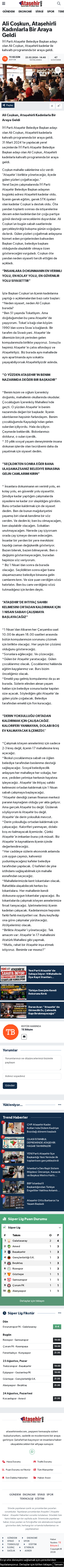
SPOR (50, 11)
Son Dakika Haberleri (17, 1478)
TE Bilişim (27, 1029)
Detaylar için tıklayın (32, 1301)
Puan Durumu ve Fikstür (18, 1470)
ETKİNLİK (29, 1548)
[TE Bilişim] (11, 1032)
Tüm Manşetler (45, 1470)
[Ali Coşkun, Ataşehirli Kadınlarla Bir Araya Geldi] (32, 82)
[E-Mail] (24, 1037)
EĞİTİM (39, 1498)
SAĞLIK (11, 1551)
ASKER (28, 1551)
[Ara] (59, 4)
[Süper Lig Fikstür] (59, 1313)
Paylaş (9, 105)
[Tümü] (59, 1104)
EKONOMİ (25, 11)
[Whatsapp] (32, 1451)
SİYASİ (39, 11)
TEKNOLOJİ (26, 1498)
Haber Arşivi (44, 1478)
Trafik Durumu (44, 1462)
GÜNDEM (8, 11)
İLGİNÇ (10, 1548)
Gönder (10, 1085)
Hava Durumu (14, 1462)
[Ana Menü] (3, 3)
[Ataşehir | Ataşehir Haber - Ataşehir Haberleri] (30, 3)
